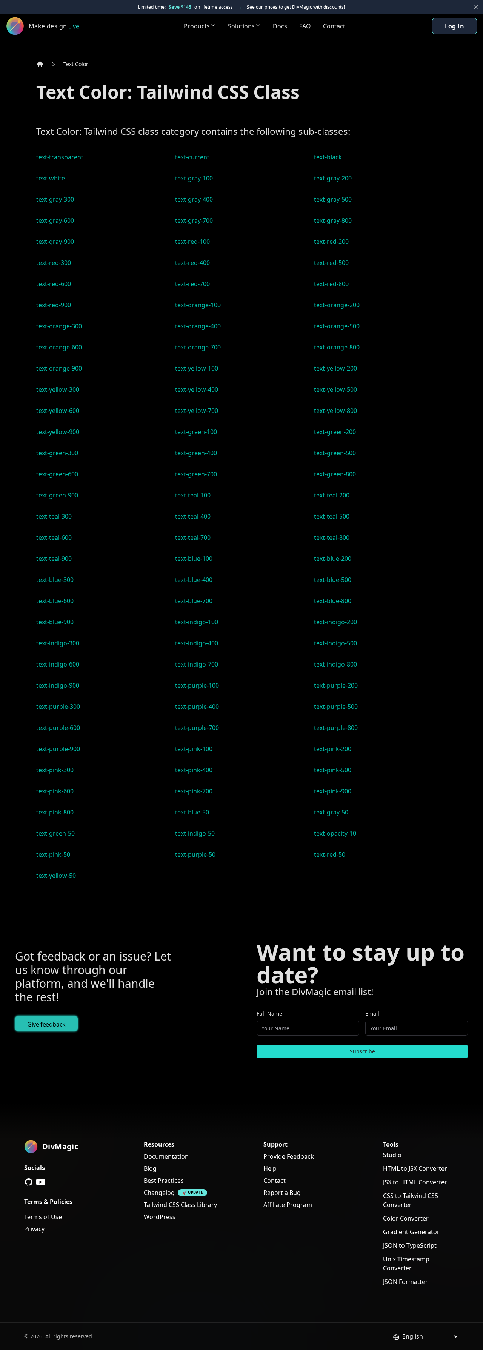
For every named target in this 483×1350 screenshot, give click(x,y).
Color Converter (406, 1218)
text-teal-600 (54, 537)
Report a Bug (282, 1192)
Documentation (166, 1156)
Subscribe (362, 1051)
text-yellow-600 (57, 410)
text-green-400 (196, 453)
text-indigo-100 (196, 622)
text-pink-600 (55, 791)
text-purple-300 (58, 706)
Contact (334, 26)
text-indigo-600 (57, 664)
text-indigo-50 (195, 833)
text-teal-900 (54, 558)
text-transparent (59, 157)
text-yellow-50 (56, 875)
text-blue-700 (193, 601)
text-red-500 (331, 263)
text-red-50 (329, 854)
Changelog (159, 1192)
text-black (328, 157)
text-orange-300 (59, 326)
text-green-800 (335, 474)
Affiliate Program (287, 1205)
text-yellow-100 (196, 368)
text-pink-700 (193, 791)
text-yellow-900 (57, 432)
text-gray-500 (333, 199)
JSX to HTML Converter (415, 1182)
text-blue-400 (193, 580)
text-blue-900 (55, 622)
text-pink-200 (332, 749)
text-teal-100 (193, 495)
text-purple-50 (195, 854)
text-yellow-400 (196, 389)
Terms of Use (43, 1217)
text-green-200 (335, 432)
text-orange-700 (198, 347)
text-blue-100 (193, 558)
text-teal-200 (331, 495)
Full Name (269, 1013)
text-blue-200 (332, 558)
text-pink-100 (193, 749)
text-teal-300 (54, 516)
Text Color (75, 64)
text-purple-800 (336, 727)
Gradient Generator (411, 1232)
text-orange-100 (198, 305)
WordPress (159, 1217)
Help (270, 1168)
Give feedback (46, 1024)
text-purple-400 (197, 706)
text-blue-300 (55, 580)
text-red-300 (53, 263)
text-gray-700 (194, 220)
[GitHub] (28, 1182)
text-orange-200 (337, 305)
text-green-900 (57, 495)
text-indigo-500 (335, 643)
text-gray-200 (333, 178)
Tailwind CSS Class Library (180, 1205)
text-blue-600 (55, 601)
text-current (192, 157)
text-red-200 (331, 241)
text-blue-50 (192, 812)
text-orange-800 (337, 347)
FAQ (305, 26)
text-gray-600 (55, 220)
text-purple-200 (336, 685)
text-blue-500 (332, 580)
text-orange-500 (337, 326)
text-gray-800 (333, 220)
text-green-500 (335, 453)
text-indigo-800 (335, 664)
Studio (392, 1155)
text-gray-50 (331, 812)
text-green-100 (196, 432)
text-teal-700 (193, 537)
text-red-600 (53, 284)
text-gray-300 (55, 199)
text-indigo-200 (335, 622)
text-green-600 (57, 474)
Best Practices (164, 1180)
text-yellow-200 (335, 368)
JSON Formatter (405, 1282)
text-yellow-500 (335, 389)
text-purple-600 (58, 727)
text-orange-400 (198, 326)
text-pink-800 (55, 812)
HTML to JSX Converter (415, 1168)
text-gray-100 (194, 178)
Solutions (241, 26)
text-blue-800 (332, 601)
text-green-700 (196, 474)
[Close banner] (476, 7)
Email (372, 1013)
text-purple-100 (197, 685)
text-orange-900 (59, 368)
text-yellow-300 (57, 389)
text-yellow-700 (196, 410)
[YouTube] (40, 1182)
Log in (454, 26)
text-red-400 (192, 263)
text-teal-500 (331, 516)
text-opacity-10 (335, 833)
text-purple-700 (197, 727)
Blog (150, 1168)
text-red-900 (53, 305)
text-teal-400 (193, 516)
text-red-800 (331, 284)
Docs (280, 26)
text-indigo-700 (196, 664)
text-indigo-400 (196, 643)
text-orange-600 (59, 347)
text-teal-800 (331, 537)
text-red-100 (192, 241)
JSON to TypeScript (410, 1245)
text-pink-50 (53, 854)
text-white (50, 178)
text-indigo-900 (57, 685)
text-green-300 (57, 453)
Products (197, 26)
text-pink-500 (332, 770)
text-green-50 (55, 833)
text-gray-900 (55, 241)
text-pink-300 (55, 770)
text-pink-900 (332, 791)
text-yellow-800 (335, 410)
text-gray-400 (194, 199)
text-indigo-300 (57, 643)
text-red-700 (192, 284)
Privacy (34, 1229)
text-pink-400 (193, 770)
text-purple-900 (58, 749)
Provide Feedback (288, 1156)
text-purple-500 (336, 706)
